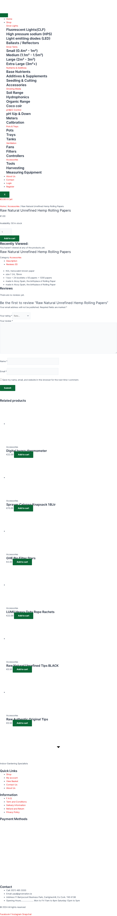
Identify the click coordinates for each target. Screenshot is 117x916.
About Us (10, 176)
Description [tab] (11, 261)
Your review (6, 321)
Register (10, 186)
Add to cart (9, 238)
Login (9, 183)
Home (9, 19)
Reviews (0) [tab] (12, 264)
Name (3, 361)
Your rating (6, 316)
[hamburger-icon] (4, 15)
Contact (10, 180)
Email (3, 371)
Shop (8, 22)
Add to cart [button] (23, 454)
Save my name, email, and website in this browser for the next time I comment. (40, 380)
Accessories (14, 206)
